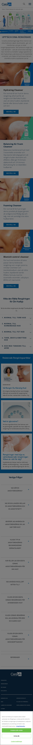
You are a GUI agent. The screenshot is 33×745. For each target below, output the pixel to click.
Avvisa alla (16, 736)
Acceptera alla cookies (16, 730)
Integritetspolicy (20, 726)
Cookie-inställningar (16, 741)
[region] (16, 728)
